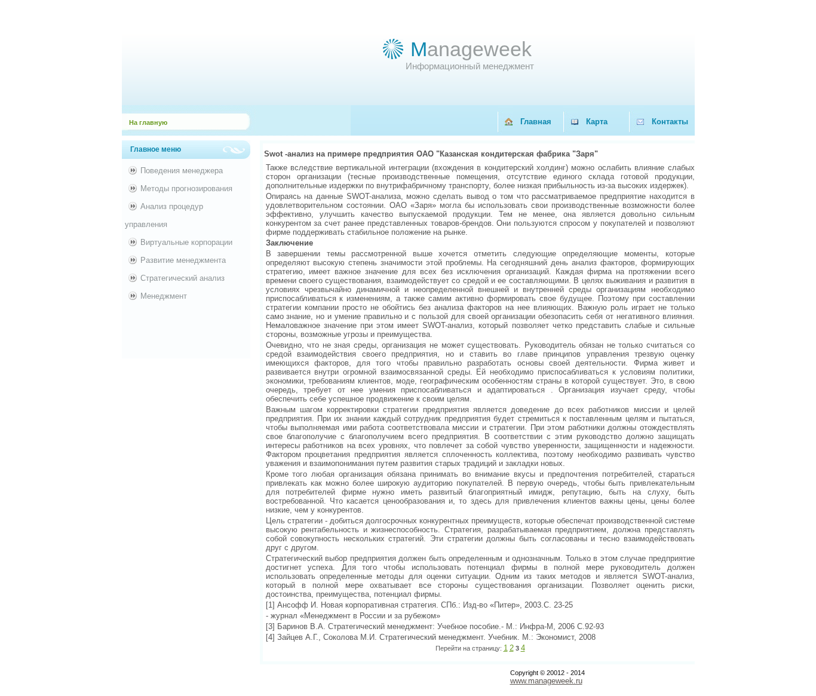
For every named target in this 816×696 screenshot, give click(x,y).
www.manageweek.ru (546, 680)
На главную (148, 122)
